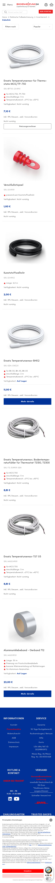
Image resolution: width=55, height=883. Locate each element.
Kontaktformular (14, 785)
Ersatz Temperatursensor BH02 (21, 360)
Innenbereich (41, 17)
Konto (41, 742)
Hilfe (41, 738)
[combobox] (17, 12)
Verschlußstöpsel (13, 184)
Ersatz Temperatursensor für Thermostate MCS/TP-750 (25, 82)
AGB (14, 738)
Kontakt (13, 725)
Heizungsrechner (27, 126)
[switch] (48, 878)
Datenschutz (13, 742)
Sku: (6, 88)
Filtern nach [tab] (10, 26)
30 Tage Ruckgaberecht (41, 729)
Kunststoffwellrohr (14, 272)
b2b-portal (45, 11)
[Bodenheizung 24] (28, 4)
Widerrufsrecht (13, 733)
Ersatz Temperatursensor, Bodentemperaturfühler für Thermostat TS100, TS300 (27, 461)
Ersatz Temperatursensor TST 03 (22, 556)
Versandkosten (30, 117)
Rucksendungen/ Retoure (41, 733)
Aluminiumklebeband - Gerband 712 (24, 650)
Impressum (13, 746)
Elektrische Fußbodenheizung (21, 17)
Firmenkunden (14, 729)
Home (4, 17)
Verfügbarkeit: (10, 104)
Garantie (41, 725)
